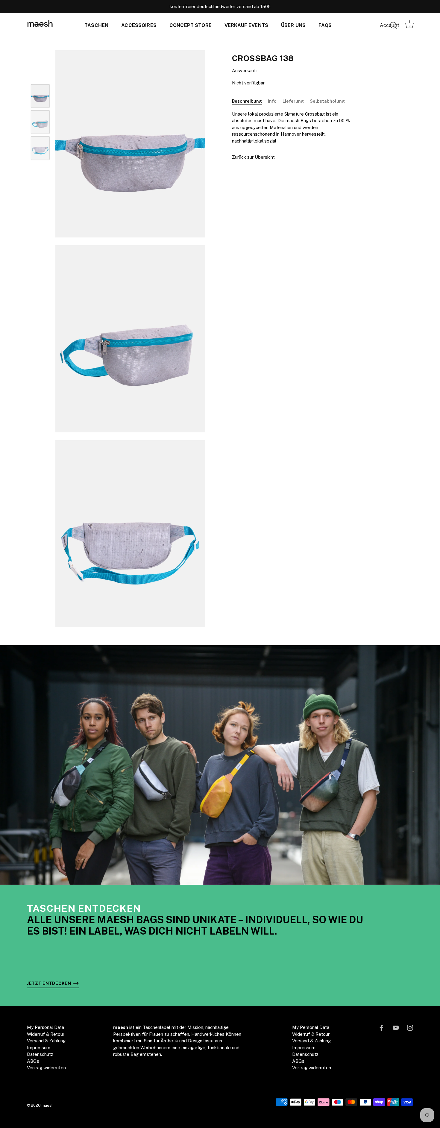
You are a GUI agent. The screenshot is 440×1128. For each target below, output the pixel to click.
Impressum (38, 1047)
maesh (40, 24)
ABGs (33, 1061)
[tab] (250, 101)
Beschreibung (247, 101)
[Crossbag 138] (40, 96)
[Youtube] (396, 1027)
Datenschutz (40, 1054)
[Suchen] (393, 25)
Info (272, 101)
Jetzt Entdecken (49, 983)
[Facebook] (381, 1027)
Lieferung (293, 101)
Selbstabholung (327, 101)
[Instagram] (410, 1027)
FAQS (325, 25)
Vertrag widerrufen (46, 1067)
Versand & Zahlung (46, 1040)
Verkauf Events (246, 25)
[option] (40, 97)
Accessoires (139, 25)
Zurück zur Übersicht (253, 157)
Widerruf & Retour (45, 1034)
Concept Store (190, 25)
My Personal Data (45, 1027)
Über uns (293, 25)
